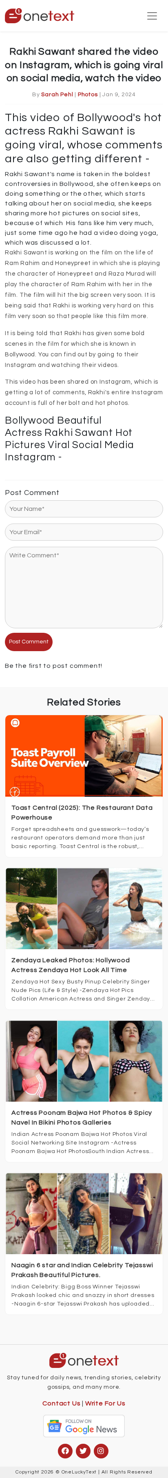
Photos (88, 94)
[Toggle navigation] (152, 16)
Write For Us (105, 1403)
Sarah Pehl (57, 94)
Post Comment (29, 642)
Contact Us (61, 1403)
